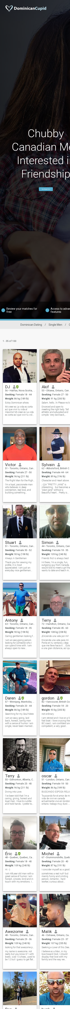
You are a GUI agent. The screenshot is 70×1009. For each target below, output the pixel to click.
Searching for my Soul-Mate (19, 714)
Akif (45, 387)
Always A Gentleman (16, 558)
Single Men (55, 324)
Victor (10, 464)
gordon (48, 698)
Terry (46, 620)
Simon (47, 542)
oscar (47, 776)
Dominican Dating (31, 324)
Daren (10, 698)
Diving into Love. (13, 791)
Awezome (14, 931)
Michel (48, 853)
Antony (11, 620)
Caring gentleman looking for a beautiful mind (20, 636)
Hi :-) (7, 869)
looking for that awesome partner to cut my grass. (20, 947)
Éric (8, 853)
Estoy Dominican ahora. (17, 402)
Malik (47, 931)
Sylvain (48, 464)
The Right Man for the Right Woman (20, 480)
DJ (7, 387)
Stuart (10, 542)
